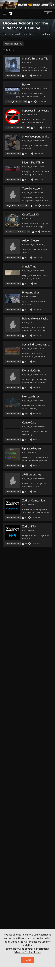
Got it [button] (27, 960)
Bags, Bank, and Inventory (15, 205)
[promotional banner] (27, 4)
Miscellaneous (11, 44)
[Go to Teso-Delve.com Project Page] (27, 197)
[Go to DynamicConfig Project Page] (27, 379)
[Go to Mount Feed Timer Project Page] (27, 171)
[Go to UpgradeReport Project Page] (27, 457)
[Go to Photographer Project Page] (27, 301)
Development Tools (15, 127)
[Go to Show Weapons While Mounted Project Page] (27, 145)
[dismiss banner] (50, 4)
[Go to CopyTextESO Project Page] (27, 223)
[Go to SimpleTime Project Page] (27, 275)
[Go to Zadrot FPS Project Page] (27, 535)
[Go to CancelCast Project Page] (27, 431)
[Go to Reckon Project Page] (27, 93)
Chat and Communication (16, 231)
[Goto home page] (11, 13)
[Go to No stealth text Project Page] (27, 405)
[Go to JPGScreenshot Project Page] (27, 483)
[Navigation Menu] (4, 13)
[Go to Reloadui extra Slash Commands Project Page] (27, 327)
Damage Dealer (13, 101)
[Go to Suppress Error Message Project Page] (27, 119)
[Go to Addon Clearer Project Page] (27, 249)
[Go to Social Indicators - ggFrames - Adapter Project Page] (27, 353)
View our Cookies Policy (28, 952)
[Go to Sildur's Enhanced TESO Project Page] (27, 67)
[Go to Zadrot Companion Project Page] (27, 509)
